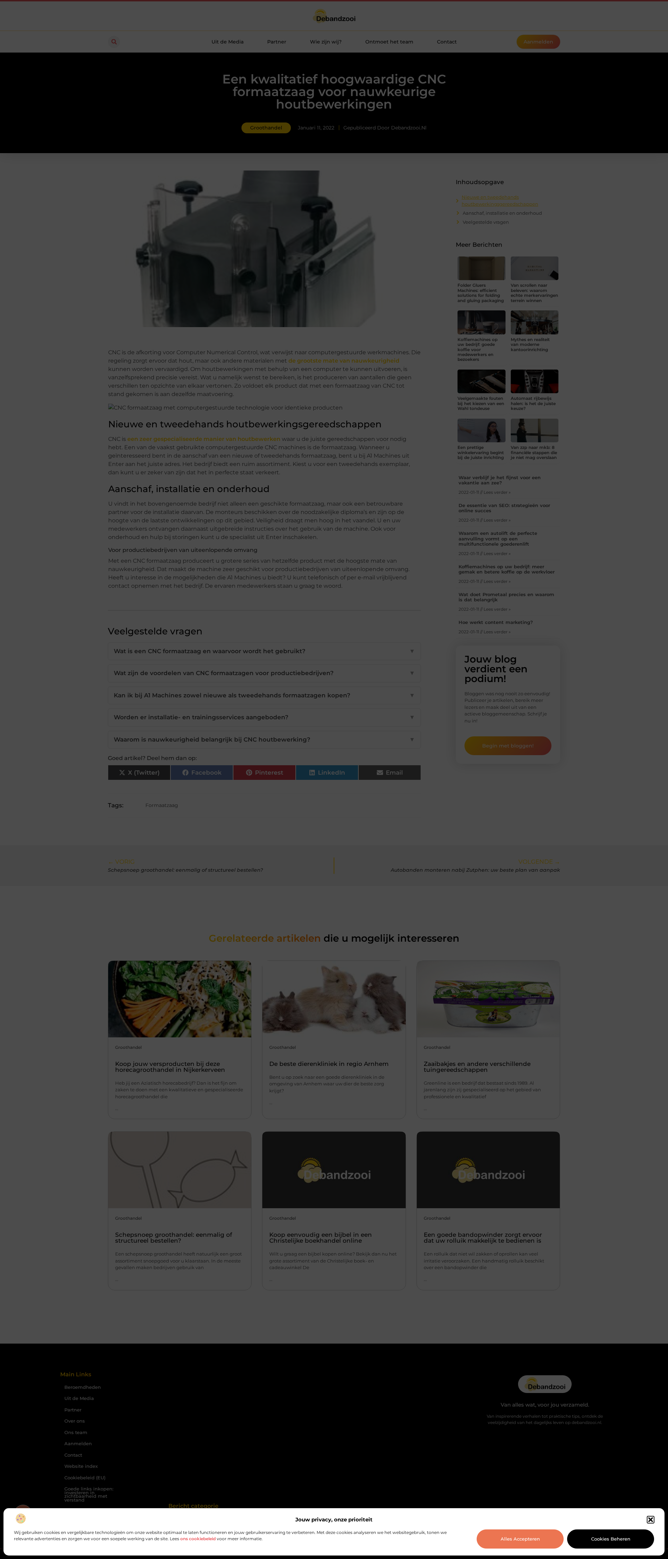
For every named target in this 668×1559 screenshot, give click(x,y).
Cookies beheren (610, 1539)
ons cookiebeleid (198, 1538)
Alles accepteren (520, 1539)
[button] (650, 1519)
